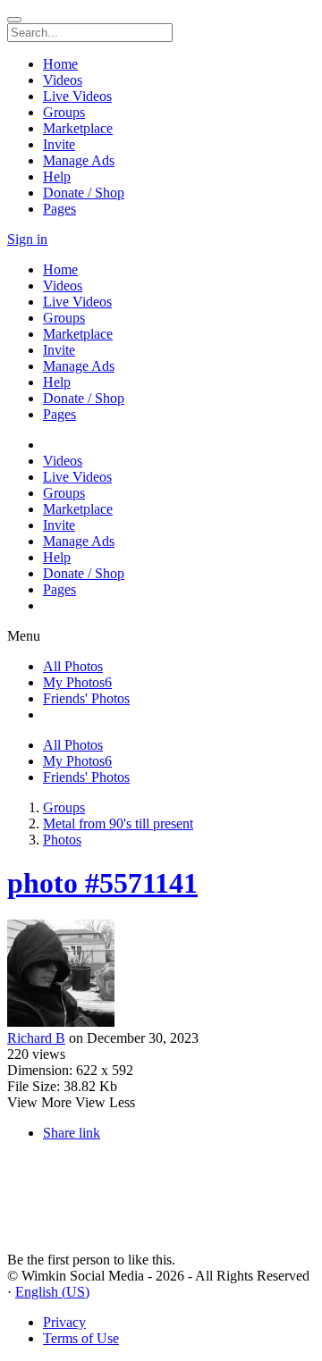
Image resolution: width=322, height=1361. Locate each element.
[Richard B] (161, 975)
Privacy (64, 1322)
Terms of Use (81, 1338)
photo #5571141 (102, 883)
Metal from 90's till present (118, 823)
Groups (64, 807)
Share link (71, 1132)
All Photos (73, 666)
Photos (62, 839)
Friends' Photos (86, 698)
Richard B (36, 1038)
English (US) (52, 1291)
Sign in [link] (27, 239)
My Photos (77, 682)
